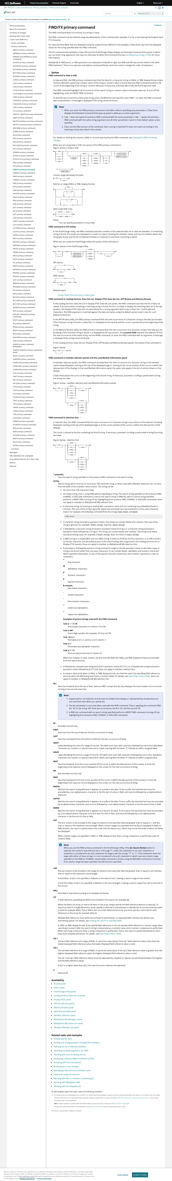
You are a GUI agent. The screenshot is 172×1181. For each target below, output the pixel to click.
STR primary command (22, 387)
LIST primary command (22, 225)
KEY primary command (22, 211)
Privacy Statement (96, 1106)
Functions (15, 449)
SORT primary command (22, 376)
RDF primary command (22, 294)
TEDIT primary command (22, 400)
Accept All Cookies (140, 1175)
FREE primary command (22, 183)
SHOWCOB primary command (24, 369)
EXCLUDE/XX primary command (25, 145)
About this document (18, 29)
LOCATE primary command (23, 231)
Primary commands (40, 8)
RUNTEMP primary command (24, 337)
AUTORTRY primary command (24, 66)
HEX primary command (22, 187)
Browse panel (60, 983)
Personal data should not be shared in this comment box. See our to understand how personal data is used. (89, 1106)
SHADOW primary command (24, 359)
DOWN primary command (23, 131)
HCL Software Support (120, 1103)
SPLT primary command (22, 380)
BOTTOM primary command (24, 73)
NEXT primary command (22, 238)
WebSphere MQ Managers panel (68, 1019)
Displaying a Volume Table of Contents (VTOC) (74, 1058)
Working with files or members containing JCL (74, 1078)
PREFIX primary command (23, 266)
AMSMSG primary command (24, 53)
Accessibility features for (24, 459)
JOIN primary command (22, 204)
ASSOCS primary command (23, 62)
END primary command (22, 142)
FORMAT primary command (24, 180)
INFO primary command (22, 200)
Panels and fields (18, 43)
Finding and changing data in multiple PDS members (77, 1042)
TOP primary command (22, 404)
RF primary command (21, 323)
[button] (9, 26)
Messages (13, 452)
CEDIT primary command (22, 97)
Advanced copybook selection (67, 1074)
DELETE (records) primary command (27, 124)
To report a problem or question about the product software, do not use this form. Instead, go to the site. (91, 1103)
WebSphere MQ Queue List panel (68, 1023)
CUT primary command (22, 111)
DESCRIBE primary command (24, 128)
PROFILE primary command (23, 276)
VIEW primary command (22, 431)
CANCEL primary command (23, 80)
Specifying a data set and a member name (72, 1070)
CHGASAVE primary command (24, 104)
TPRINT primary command (23, 407)
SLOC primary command (22, 373)
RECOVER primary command (24, 300)
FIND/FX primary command (58, 8)
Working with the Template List (67, 1086)
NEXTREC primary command (24, 242)
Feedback (157, 25)
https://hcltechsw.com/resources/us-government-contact (134, 1098)
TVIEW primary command (23, 411)
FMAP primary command (22, 176)
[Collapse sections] (156, 8)
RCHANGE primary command (24, 287)
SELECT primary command (23, 356)
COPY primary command (22, 107)
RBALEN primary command (23, 283)
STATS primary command (23, 390)
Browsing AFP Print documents (67, 1062)
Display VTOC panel (62, 999)
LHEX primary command (22, 218)
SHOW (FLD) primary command (25, 362)
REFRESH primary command (24, 307)
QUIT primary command (22, 280)
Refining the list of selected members (70, 1046)
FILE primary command (22, 166)
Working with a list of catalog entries (70, 1054)
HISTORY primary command (24, 193)
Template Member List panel (66, 1027)
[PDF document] (159, 7)
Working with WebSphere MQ (67, 1082)
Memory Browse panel (64, 1007)
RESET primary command (23, 320)
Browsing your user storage (66, 1066)
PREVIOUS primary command (24, 269)
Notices (12, 463)
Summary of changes (18, 33)
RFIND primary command (23, 327)
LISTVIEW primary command (24, 228)
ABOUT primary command (23, 50)
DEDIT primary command (23, 118)
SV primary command (21, 394)
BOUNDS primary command (24, 76)
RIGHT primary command (23, 330)
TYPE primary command (22, 414)
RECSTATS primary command (24, 304)
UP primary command (21, 418)
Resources (157, 3)
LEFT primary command (22, 214)
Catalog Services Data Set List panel (69, 995)
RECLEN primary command (23, 297)
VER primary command (22, 428)
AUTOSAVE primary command (24, 69)
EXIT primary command (22, 149)
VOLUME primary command (24, 435)
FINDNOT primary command (24, 173)
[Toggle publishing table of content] (9, 24)
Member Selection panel (64, 1015)
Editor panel (59, 987)
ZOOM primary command (23, 445)
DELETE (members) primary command (27, 121)
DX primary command (21, 135)
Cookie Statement (27, 1178)
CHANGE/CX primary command (25, 100)
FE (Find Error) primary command (26, 159)
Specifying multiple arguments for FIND (71, 1050)
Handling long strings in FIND (138, 55)
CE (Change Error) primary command (27, 93)
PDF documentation (17, 26)
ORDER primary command (23, 252)
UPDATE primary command (23, 421)
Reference (24, 8)
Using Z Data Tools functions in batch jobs (76, 295)
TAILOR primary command (23, 397)
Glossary (13, 466)
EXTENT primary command (23, 156)
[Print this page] (163, 8)
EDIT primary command (22, 138)
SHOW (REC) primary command (25, 366)
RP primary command (21, 334)
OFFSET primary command (23, 249)
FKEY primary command (22, 162)
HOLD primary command (22, 197)
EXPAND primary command (23, 152)
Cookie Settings (122, 1175)
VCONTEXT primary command (24, 425)
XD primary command (21, 442)
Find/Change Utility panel (65, 991)
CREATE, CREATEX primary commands (27, 114)
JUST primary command (22, 207)
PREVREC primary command (24, 273)
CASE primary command (22, 87)
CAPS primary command (22, 83)
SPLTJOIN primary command (24, 383)
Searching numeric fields (139, 676)
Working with (20, 36)
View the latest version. (57, 19)
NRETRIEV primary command (24, 245)
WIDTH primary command (23, 438)
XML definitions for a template (21, 456)
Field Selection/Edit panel (65, 1011)
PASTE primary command (23, 259)
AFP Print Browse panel (64, 1003)
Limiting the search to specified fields (105, 920)
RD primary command (21, 290)
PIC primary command (21, 262)
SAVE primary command (22, 341)
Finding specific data (63, 1038)
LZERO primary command (23, 235)
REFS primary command (22, 311)
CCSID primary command (23, 90)
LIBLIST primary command (23, 221)
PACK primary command (22, 256)
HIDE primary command (22, 190)
